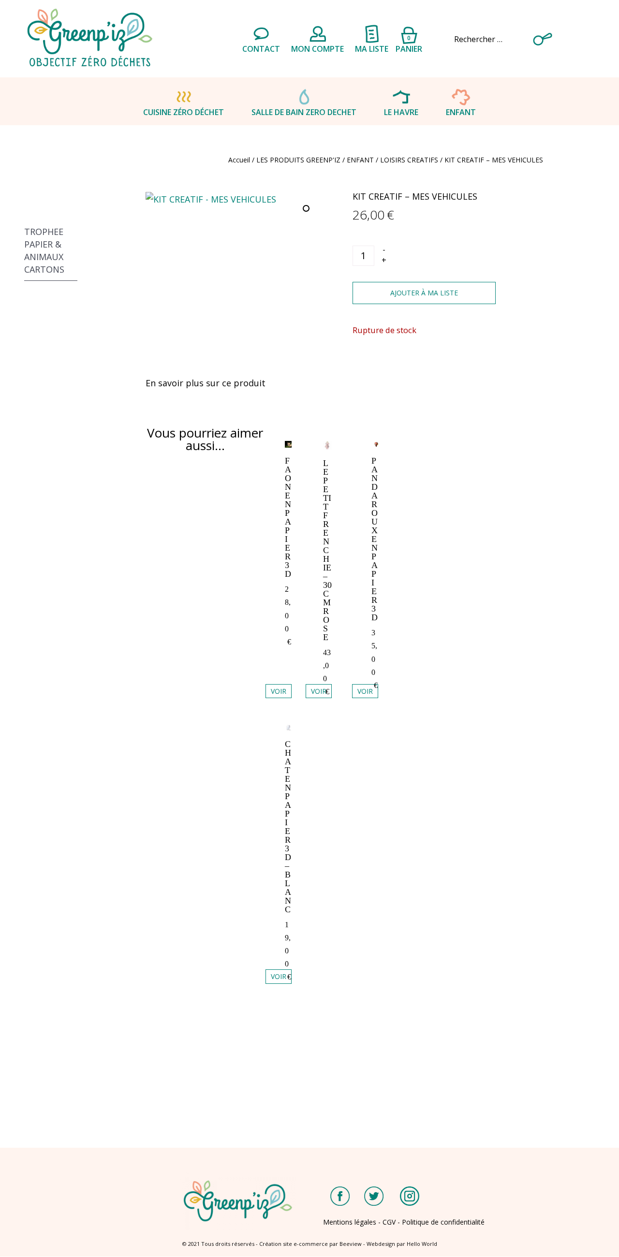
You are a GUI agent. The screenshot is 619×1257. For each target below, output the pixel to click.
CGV (389, 1222)
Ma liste (371, 49)
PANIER (409, 43)
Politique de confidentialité (443, 1222)
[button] (307, 209)
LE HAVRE (401, 112)
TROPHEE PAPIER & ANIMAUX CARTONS (44, 250)
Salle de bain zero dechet (303, 112)
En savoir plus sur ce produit (205, 383)
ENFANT (461, 112)
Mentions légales (349, 1222)
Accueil (239, 159)
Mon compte (317, 49)
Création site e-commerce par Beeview (310, 1243)
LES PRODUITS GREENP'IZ (298, 159)
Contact (261, 49)
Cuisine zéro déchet (183, 112)
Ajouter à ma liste (424, 292)
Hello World (422, 1243)
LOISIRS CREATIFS (409, 159)
